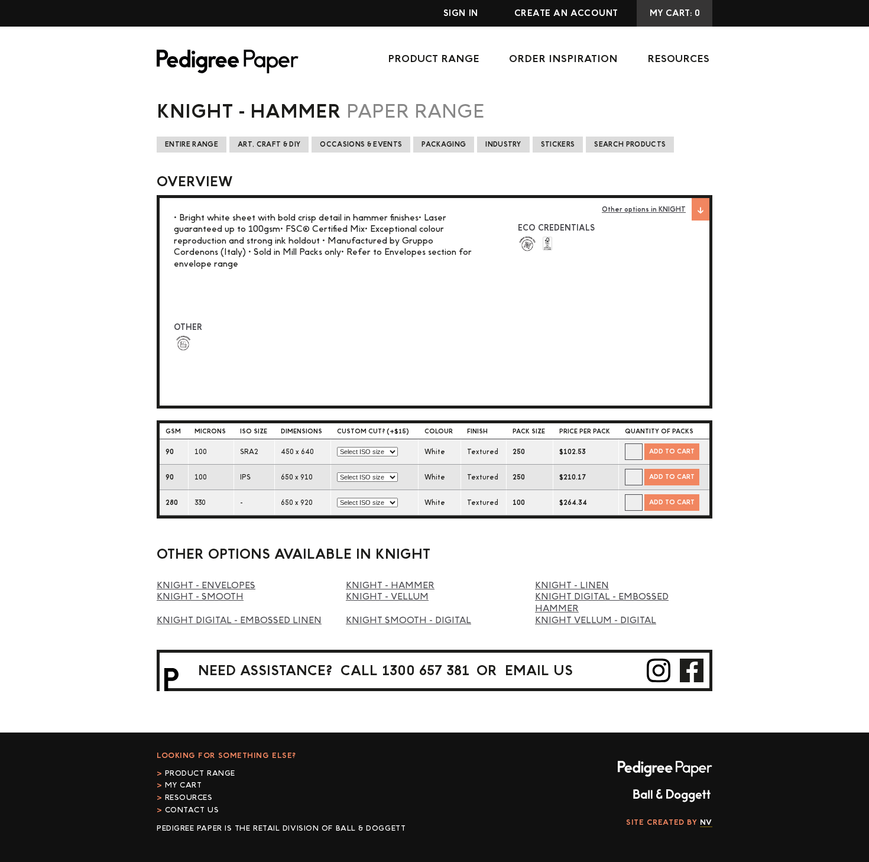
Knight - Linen (572, 586)
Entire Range (191, 144)
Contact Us (192, 810)
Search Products (630, 144)
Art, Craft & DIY (269, 144)
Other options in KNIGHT (644, 209)
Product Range (433, 58)
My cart (183, 785)
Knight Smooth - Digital (408, 620)
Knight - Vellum (387, 597)
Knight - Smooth (200, 597)
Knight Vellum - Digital (595, 620)
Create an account (566, 13)
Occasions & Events (361, 144)
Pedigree (228, 61)
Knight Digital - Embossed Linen (239, 620)
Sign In (460, 13)
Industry (503, 144)
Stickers (558, 144)
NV (706, 822)
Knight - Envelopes (206, 586)
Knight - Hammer (390, 586)
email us (539, 671)
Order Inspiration (563, 58)
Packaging (443, 144)
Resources (678, 58)
